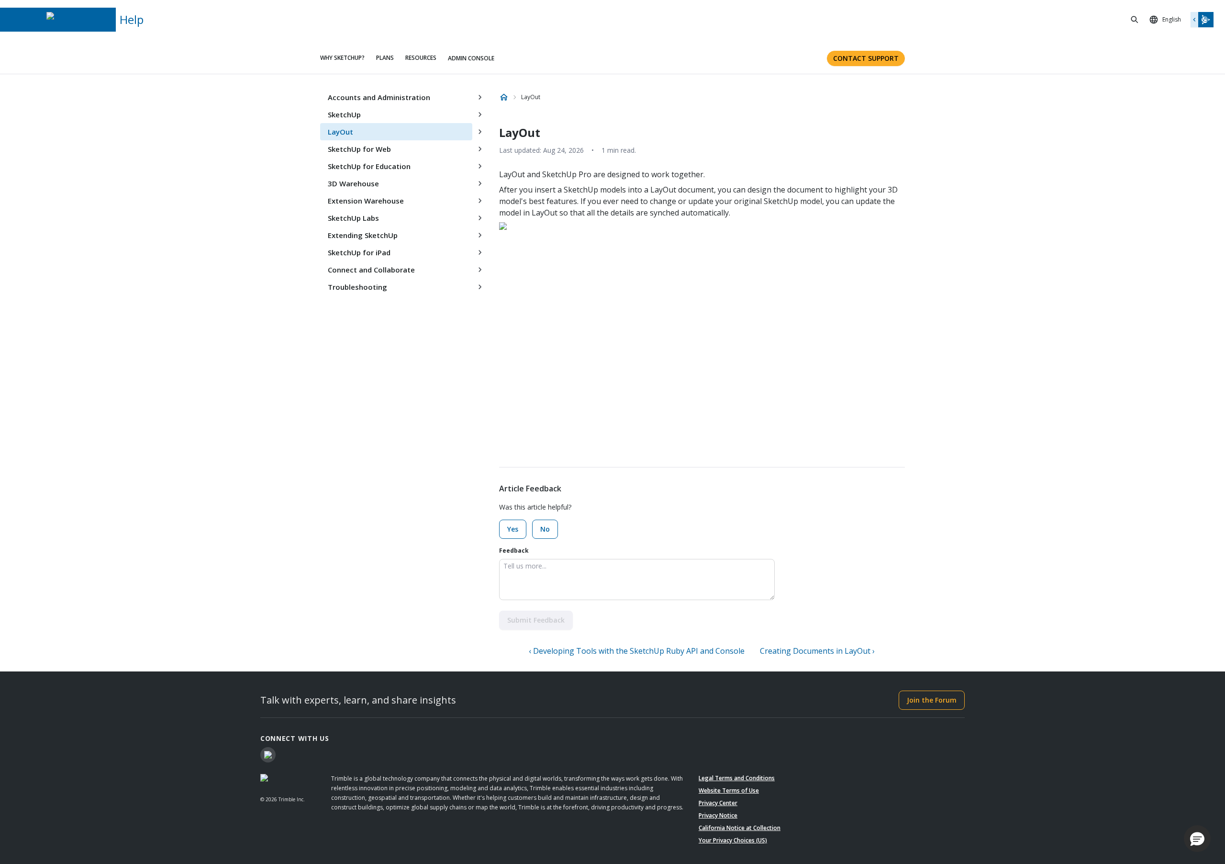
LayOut (340, 131)
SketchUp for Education (369, 166)
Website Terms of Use (729, 790)
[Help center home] (504, 97)
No (545, 529)
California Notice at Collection (739, 828)
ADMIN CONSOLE (471, 58)
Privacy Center (718, 803)
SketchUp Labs (353, 218)
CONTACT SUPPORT (866, 58)
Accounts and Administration (379, 97)
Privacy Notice (718, 815)
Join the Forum (932, 700)
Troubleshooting (357, 287)
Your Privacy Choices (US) (733, 840)
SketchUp (344, 114)
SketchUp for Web (359, 149)
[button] (1197, 838)
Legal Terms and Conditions (737, 778)
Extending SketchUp (363, 235)
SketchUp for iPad (359, 252)
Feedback (514, 550)
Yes (512, 529)
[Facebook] (268, 754)
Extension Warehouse (366, 200)
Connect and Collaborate (371, 269)
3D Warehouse (353, 183)
